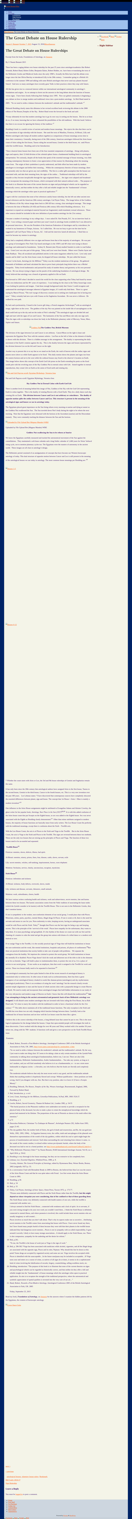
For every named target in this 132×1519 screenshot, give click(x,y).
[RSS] (22, 1)
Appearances (12, 1511)
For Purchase (12, 1504)
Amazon (49, 57)
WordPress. (73, 1515)
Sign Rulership (11, 1483)
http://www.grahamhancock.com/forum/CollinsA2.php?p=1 (69, 1147)
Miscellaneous (8, 32)
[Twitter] (17, 1)
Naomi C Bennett (12, 44)
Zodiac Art (11, 1506)
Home (10, 1500)
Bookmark (43, 1477)
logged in (19, 1494)
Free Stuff (11, 1502)
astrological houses (14, 1477)
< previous (10, 1471)
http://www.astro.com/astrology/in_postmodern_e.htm (54, 1047)
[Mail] (11, 1)
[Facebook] (4, 1)
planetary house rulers (30, 1477)
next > (8, 1466)
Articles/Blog (12, 1508)
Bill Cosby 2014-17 (13, 1480)
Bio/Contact (12, 1509)
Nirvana (65, 1515)
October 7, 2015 (25, 44)
